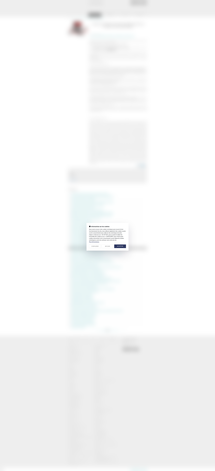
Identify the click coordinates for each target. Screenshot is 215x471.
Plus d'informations (94, 242)
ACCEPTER (120, 246)
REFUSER (107, 246)
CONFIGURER (95, 246)
